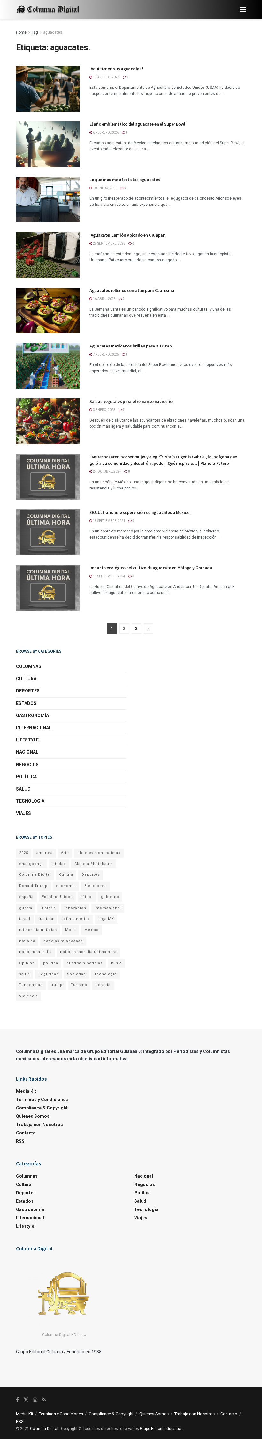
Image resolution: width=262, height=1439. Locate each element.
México (91, 930)
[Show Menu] (243, 9)
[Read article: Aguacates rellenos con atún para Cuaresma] (48, 310)
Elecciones (95, 886)
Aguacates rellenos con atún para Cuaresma (131, 290)
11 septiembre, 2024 (108, 576)
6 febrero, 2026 (105, 132)
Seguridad (48, 974)
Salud (23, 788)
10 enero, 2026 (104, 188)
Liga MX (106, 919)
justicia (46, 919)
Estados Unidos (57, 897)
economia (66, 886)
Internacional (33, 727)
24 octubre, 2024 (106, 471)
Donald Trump (33, 886)
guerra (25, 908)
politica (50, 963)
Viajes (23, 813)
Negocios (27, 764)
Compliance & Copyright (42, 1107)
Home (21, 32)
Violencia (28, 996)
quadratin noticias (84, 963)
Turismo (79, 985)
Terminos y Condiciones (42, 1099)
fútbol (87, 897)
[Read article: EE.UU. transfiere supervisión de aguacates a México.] (48, 532)
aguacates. (53, 32)
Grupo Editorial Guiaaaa (160, 1428)
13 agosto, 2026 (105, 77)
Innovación (75, 908)
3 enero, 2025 (103, 410)
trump (57, 985)
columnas (28, 666)
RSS (20, 1141)
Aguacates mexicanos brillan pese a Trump (130, 346)
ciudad (59, 864)
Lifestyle (27, 739)
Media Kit (26, 1091)
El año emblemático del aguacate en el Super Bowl (137, 124)
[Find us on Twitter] (25, 1399)
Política (26, 776)
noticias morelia (35, 952)
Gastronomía (32, 715)
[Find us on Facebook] (17, 1399)
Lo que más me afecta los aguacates (124, 179)
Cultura (26, 678)
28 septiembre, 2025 (108, 243)
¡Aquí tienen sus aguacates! (116, 68)
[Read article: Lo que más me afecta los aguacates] (48, 199)
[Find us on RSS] (44, 1399)
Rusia (116, 963)
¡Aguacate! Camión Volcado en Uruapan (127, 235)
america (44, 853)
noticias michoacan (63, 941)
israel (24, 919)
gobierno (110, 897)
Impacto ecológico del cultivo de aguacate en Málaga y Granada (150, 568)
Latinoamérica (76, 919)
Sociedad (76, 974)
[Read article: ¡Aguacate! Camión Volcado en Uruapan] (48, 255)
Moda (70, 930)
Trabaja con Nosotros (39, 1124)
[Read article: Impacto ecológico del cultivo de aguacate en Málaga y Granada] (48, 588)
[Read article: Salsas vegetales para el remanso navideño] (48, 421)
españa (26, 897)
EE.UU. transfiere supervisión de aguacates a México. (139, 512)
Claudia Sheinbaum (93, 864)
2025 (23, 853)
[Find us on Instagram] (35, 1399)
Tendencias (30, 985)
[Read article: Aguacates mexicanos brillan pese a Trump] (48, 366)
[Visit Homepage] (48, 9)
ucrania (103, 985)
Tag (35, 32)
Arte (65, 853)
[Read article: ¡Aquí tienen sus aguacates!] (48, 89)
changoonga (31, 864)
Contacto (26, 1132)
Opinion (27, 963)
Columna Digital (35, 875)
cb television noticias (98, 853)
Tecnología (30, 801)
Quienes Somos (33, 1116)
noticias (27, 941)
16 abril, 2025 (104, 299)
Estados (26, 703)
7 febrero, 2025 (105, 354)
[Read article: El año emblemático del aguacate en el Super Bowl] (48, 144)
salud (24, 974)
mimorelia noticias (38, 930)
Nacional (27, 752)
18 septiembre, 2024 (108, 521)
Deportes (28, 690)
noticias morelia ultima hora (88, 952)
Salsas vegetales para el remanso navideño (131, 401)
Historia (48, 908)
